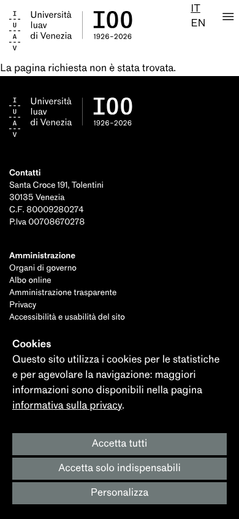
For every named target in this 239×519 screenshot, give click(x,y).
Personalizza (120, 493)
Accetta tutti (120, 444)
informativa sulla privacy (67, 406)
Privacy (22, 305)
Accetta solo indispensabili (119, 468)
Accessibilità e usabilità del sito (67, 317)
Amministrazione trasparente (62, 293)
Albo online (30, 280)
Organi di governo (43, 268)
